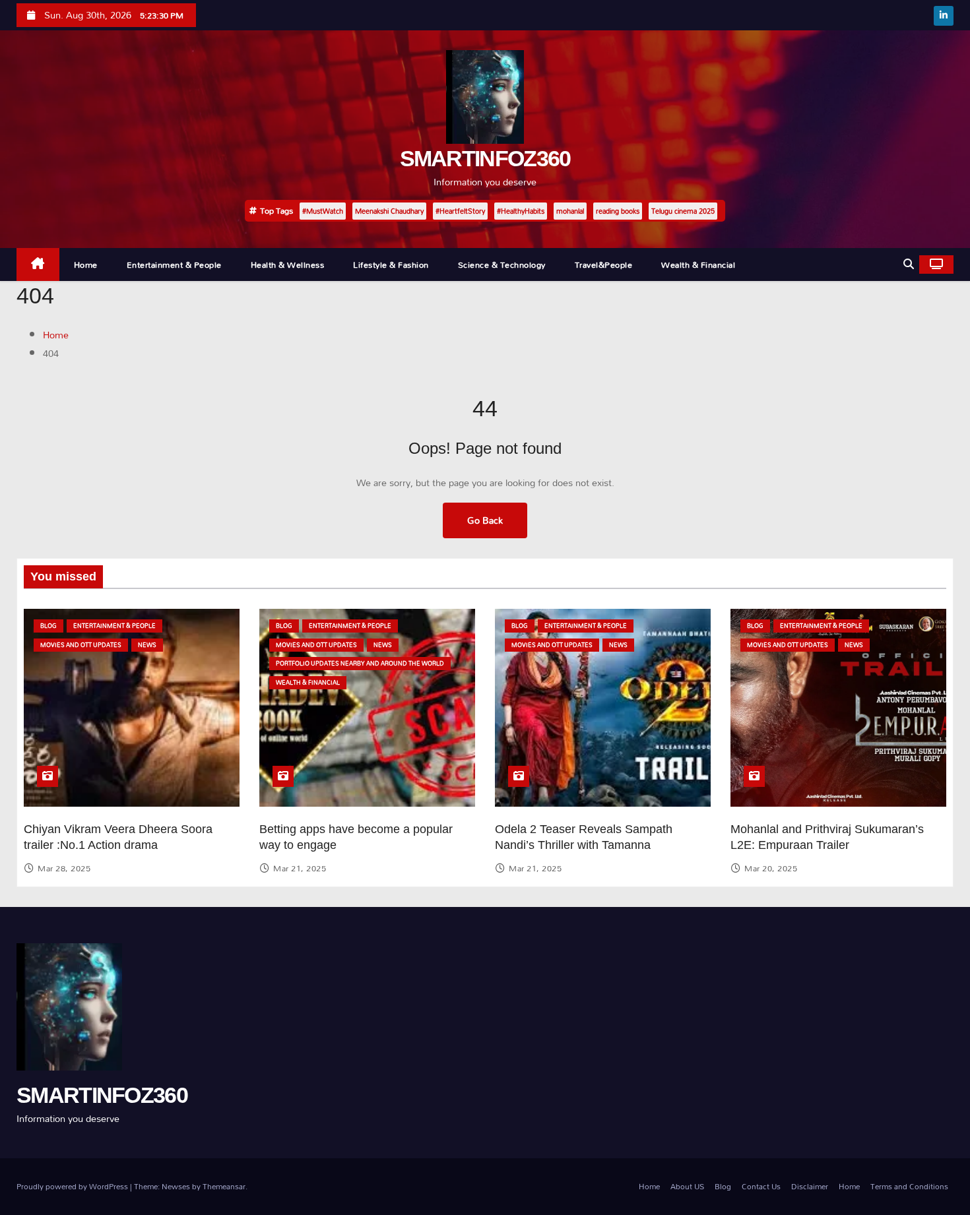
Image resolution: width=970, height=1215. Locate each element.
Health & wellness (288, 264)
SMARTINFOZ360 (485, 158)
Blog (48, 625)
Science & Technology (502, 264)
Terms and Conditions (909, 1186)
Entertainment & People (174, 264)
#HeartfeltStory (460, 211)
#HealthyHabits (520, 211)
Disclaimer (809, 1186)
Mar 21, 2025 (299, 868)
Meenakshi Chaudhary (389, 211)
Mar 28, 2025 (64, 868)
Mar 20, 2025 (770, 868)
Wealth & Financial (698, 264)
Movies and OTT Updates (80, 645)
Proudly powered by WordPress (73, 1186)
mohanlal (570, 211)
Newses (176, 1186)
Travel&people (604, 264)
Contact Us (761, 1186)
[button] (908, 264)
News (147, 645)
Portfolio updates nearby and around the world (360, 663)
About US (687, 1186)
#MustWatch (322, 211)
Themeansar (224, 1186)
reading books (617, 211)
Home (86, 264)
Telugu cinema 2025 (683, 211)
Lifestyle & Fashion (391, 264)
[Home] (37, 265)
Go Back (485, 520)
